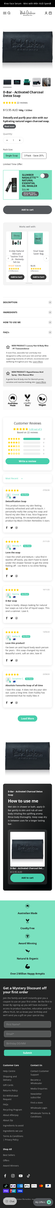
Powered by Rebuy (27, 283)
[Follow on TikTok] (28, 1176)
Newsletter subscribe (36, 1095)
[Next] (46, 258)
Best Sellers (9, 1155)
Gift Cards (8, 1085)
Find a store (37, 1102)
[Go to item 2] (17, 82)
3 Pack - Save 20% (34, 155)
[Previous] (9, 258)
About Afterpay (10, 1115)
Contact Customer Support (40, 1073)
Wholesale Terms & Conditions (40, 1115)
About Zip (8, 1120)
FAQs (5, 1104)
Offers (6, 1160)
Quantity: (8, 133)
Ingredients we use (13, 1130)
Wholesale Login (39, 1107)
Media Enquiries (39, 1088)
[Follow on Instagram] (13, 1176)
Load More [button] (27, 718)
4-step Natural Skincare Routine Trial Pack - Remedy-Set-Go (16, 256)
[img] (12, 490)
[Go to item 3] (27, 82)
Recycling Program (12, 1109)
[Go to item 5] (46, 82)
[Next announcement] (50, 3)
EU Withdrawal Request (10, 1097)
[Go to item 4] (36, 82)
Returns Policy (10, 1090)
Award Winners (11, 1165)
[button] (10, 102)
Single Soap (12, 155)
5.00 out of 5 (35, 429)
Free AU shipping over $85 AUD (28, 3)
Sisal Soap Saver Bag (38, 252)
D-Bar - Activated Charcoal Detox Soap (27, 868)
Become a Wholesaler (36, 1081)
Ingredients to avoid (13, 1125)
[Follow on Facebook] (5, 1176)
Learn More (38, 361)
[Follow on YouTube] (21, 1176)
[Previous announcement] (5, 3)
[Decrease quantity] (7, 140)
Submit (27, 1053)
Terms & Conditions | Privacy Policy (13, 1138)
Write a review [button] (27, 461)
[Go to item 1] (7, 82)
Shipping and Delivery (10, 1078)
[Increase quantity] (20, 140)
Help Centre (9, 1071)
